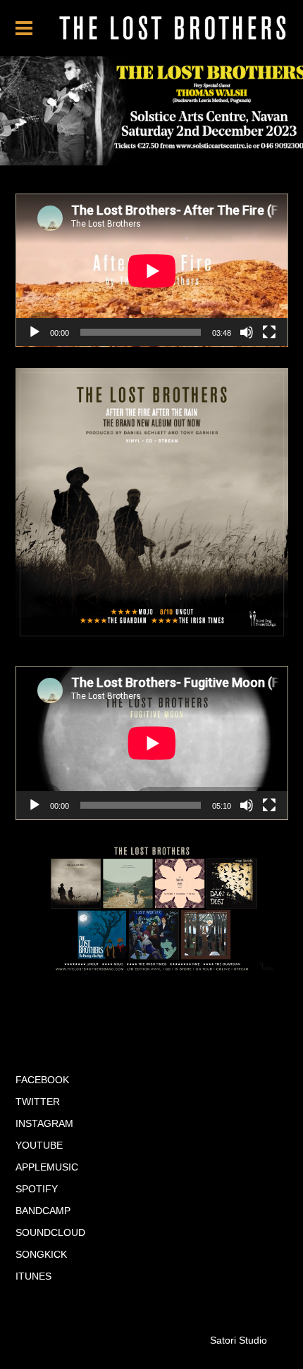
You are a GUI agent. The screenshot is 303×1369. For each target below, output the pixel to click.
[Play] (34, 332)
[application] (151, 270)
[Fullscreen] (269, 332)
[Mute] (247, 332)
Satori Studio (238, 1340)
